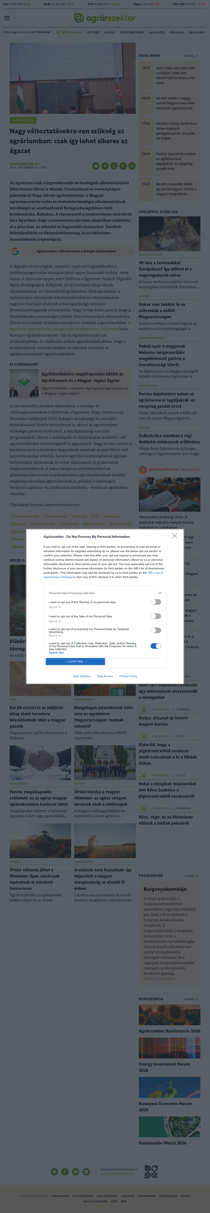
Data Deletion (82, 676)
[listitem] (105, 593)
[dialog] (105, 606)
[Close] (176, 537)
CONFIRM (75, 661)
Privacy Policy (128, 676)
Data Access (105, 676)
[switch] (156, 602)
